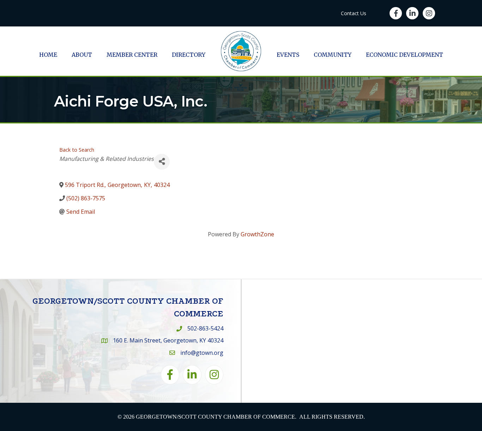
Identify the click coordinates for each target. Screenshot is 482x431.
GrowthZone (257, 234)
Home (48, 54)
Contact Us (353, 13)
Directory (188, 54)
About (82, 54)
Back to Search (76, 149)
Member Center (132, 54)
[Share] (162, 162)
